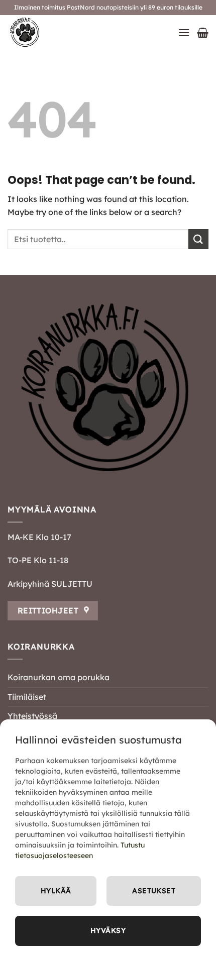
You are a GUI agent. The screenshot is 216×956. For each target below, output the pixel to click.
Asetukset (153, 890)
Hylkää (56, 890)
